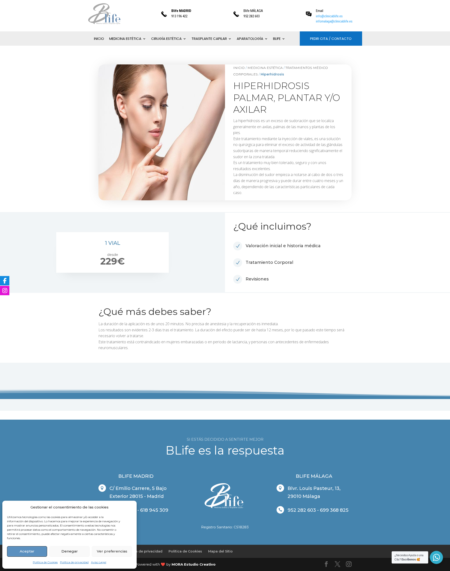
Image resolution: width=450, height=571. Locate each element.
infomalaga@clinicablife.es (334, 21)
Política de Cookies (45, 562)
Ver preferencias (112, 551)
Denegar (69, 551)
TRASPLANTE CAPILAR (209, 39)
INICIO (99, 39)
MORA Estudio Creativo (194, 564)
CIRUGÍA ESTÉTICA (166, 39)
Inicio (239, 68)
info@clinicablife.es (329, 16)
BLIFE (277, 39)
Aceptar (27, 551)
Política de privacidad (74, 562)
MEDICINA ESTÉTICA (125, 39)
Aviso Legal (98, 562)
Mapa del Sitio (220, 551)
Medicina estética (265, 68)
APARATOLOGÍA (250, 39)
